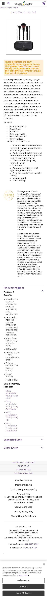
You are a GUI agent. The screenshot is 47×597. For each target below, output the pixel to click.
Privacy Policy (23, 575)
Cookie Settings (23, 580)
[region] (23, 579)
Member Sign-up (23, 485)
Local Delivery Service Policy (23, 490)
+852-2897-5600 (31, 544)
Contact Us (23, 466)
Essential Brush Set (12, 7)
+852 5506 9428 (30, 548)
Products (3, 7)
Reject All (23, 587)
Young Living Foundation (23, 516)
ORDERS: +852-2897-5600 (23, 462)
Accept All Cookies (23, 593)
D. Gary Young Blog (23, 512)
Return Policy (23, 494)
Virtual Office (23, 470)
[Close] (44, 564)
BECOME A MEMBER (24, 473)
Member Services (23, 480)
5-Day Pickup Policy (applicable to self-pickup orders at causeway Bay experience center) (24, 499)
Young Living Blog (23, 507)
